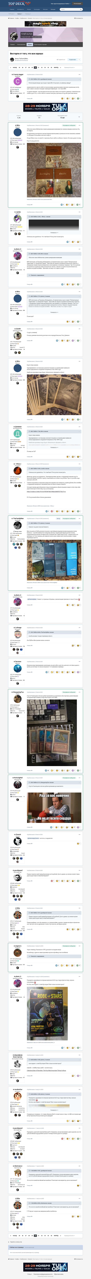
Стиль (29, 1274)
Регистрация (77, 3)
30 (35, 67)
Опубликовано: (35, 74)
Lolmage (18, 627)
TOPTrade (10, 14)
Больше (53, 9)
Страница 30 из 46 (69, 67)
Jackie (18, 212)
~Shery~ (43, 216)
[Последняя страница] (60, 67)
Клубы (19, 14)
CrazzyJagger (18, 74)
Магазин (45, 9)
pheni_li (18, 249)
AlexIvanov (18, 1166)
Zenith (18, 329)
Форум (29, 9)
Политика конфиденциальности (43, 1274)
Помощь (27, 14)
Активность (20, 9)
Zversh (18, 834)
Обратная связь (58, 1274)
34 (48, 67)
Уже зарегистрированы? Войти (60, 3)
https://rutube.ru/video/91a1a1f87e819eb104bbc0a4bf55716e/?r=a (46, 491)
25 (19, 67)
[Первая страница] (10, 67)
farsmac (18, 661)
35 (51, 67)
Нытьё (30, 44)
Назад (15, 67)
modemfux (18, 1089)
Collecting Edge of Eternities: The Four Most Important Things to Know (46, 1070)
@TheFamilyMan (32, 599)
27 (25, 67)
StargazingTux (18, 692)
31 (38, 67)
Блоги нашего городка (40, 44)
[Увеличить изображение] (47, 1013)
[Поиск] (81, 9)
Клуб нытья (26, 34)
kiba (18, 908)
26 (22, 67)
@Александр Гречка (33, 838)
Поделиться (61, 59)
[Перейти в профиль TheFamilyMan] (12, 60)
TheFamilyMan (23, 58)
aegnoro (18, 946)
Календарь (37, 9)
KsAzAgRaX (18, 778)
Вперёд (56, 67)
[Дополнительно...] (79, 75)
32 (41, 67)
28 (29, 67)
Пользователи (21, 44)
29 (32, 67)
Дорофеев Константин (17, 1056)
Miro (18, 125)
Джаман (18, 427)
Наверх (29, 98)
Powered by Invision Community (45, 1276)
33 (45, 67)
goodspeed (44, 79)
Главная (12, 9)
